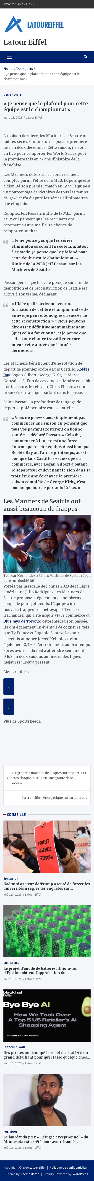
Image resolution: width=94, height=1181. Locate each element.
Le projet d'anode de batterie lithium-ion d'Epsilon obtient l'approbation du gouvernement (40, 973)
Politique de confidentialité (68, 1167)
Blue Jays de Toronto (22, 621)
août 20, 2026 (12, 894)
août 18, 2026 (12, 979)
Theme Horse (30, 1174)
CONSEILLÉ (16, 814)
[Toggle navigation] (9, 57)
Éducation (10, 878)
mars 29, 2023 (12, 117)
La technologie (14, 1047)
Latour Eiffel (25, 42)
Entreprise (11, 962)
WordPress (80, 1174)
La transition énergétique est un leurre (53, 798)
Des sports (12, 94)
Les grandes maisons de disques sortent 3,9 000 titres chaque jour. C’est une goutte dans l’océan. (48, 778)
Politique (10, 1131)
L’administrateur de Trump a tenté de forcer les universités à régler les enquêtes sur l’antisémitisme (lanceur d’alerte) (46, 888)
